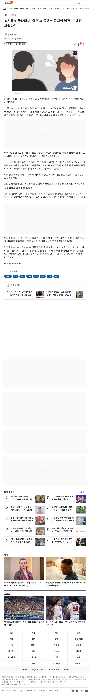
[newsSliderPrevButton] (78, 492)
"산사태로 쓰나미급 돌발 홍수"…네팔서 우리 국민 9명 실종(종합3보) (22, 542)
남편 (29, 276)
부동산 (33, 645)
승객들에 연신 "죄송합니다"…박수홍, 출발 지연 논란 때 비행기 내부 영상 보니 (22, 499)
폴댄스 (8, 276)
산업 (11, 645)
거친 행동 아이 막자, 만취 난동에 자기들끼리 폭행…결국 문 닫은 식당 (20, 293)
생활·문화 (11, 651)
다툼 (49, 276)
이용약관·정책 (54, 670)
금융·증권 (79, 639)
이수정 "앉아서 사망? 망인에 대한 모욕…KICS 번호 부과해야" (63, 510)
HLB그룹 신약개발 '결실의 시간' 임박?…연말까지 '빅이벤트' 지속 (63, 531)
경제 (56, 633)
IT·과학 (56, 645)
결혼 (36, 276)
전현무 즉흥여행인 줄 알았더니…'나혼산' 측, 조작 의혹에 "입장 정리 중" (22, 531)
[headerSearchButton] (75, 2)
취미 (15, 276)
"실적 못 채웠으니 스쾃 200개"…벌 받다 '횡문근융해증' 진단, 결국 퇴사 (59, 293)
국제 (79, 633)
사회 (6, 15)
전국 (11, 639)
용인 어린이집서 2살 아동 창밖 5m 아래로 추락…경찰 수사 (22, 521)
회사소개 (24, 670)
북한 (56, 639)
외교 (34, 639)
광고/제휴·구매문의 (38, 670)
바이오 (78, 645)
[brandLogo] (8, 2)
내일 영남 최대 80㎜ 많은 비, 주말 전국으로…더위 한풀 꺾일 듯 (63, 521)
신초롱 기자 (12, 35)
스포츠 (7, 593)
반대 (56, 276)
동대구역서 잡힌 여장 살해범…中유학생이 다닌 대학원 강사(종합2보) (63, 542)
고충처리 (66, 670)
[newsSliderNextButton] (84, 492)
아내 (22, 276)
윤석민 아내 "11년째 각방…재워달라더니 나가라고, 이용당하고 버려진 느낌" (22, 510)
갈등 (42, 276)
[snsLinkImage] (72, 691)
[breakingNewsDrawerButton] (79, 2)
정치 (11, 633)
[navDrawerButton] (84, 3)
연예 (6, 554)
